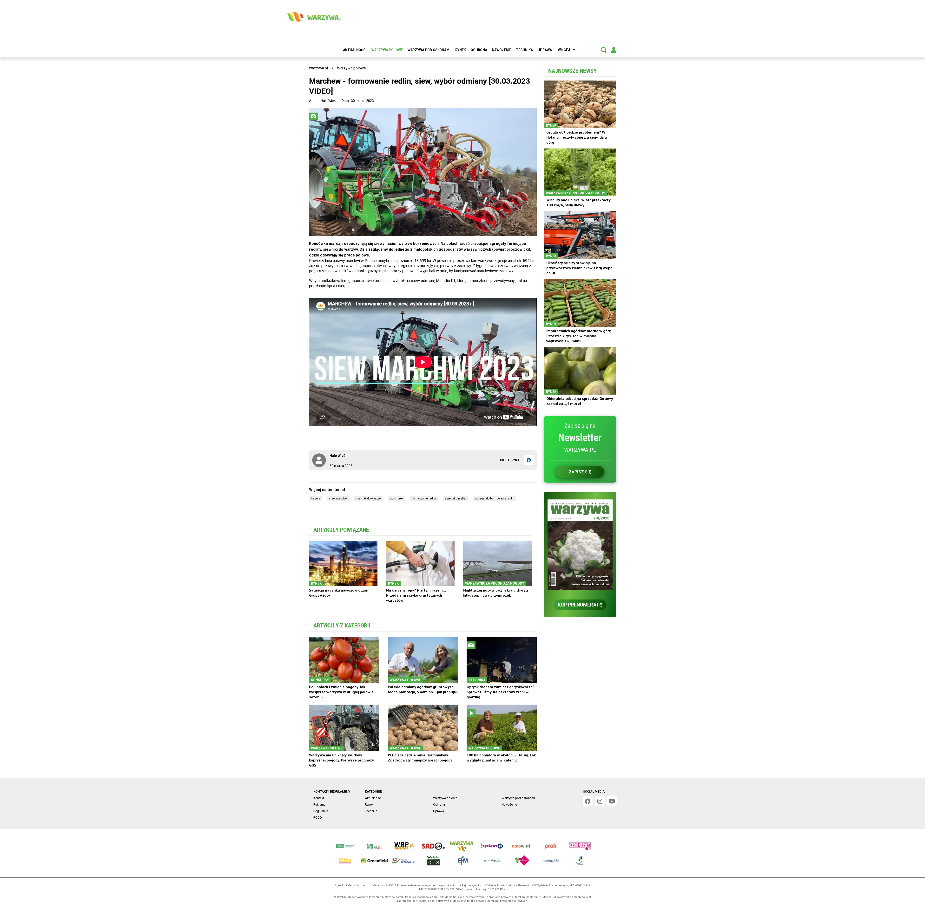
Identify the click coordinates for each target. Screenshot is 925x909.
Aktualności (355, 50)
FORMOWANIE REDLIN (424, 498)
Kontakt (318, 798)
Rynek (460, 50)
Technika (524, 50)
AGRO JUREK (396, 498)
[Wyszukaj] (604, 50)
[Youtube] (612, 801)
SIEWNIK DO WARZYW (368, 498)
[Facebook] (529, 460)
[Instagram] (600, 801)
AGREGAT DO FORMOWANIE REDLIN (494, 498)
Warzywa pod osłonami (429, 50)
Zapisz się (580, 471)
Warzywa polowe (387, 50)
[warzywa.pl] (314, 17)
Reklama (319, 804)
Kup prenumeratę (580, 605)
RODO (317, 817)
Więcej (564, 50)
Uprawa (545, 50)
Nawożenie (501, 50)
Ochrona (479, 50)
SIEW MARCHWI (338, 498)
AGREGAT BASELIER (455, 498)
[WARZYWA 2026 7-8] (580, 544)
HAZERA (315, 498)
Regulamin (320, 811)
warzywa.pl (318, 68)
